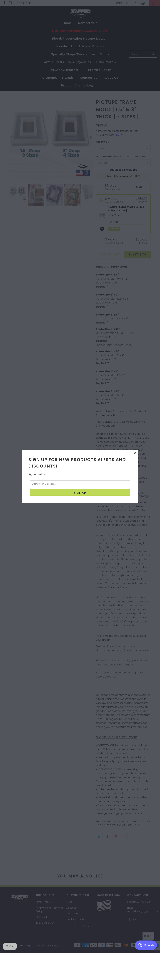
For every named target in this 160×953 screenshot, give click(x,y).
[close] (135, 453)
